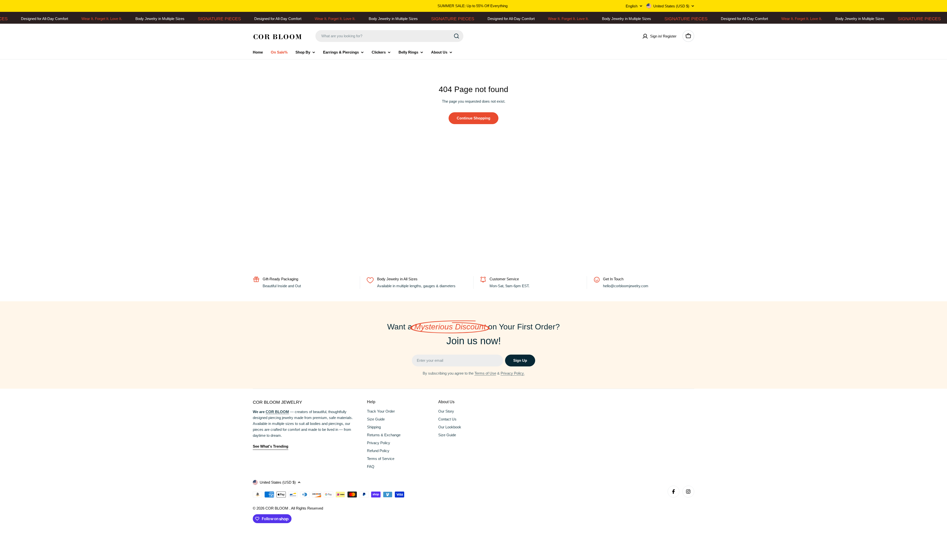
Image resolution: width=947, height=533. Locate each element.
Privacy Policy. (513, 373)
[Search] (456, 36)
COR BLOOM (277, 508)
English (631, 6)
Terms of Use (485, 373)
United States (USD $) (671, 6)
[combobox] (389, 36)
